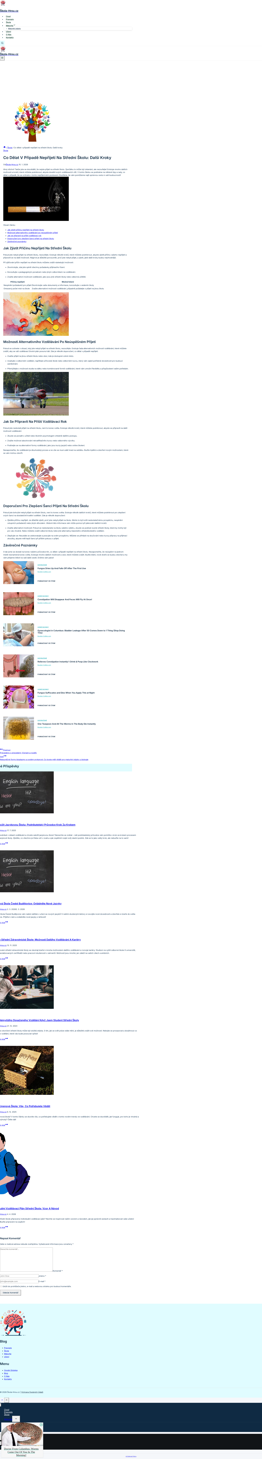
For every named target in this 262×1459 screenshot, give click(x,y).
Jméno (42, 1276)
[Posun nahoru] (2, 1400)
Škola (8, 22)
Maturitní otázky (14, 29)
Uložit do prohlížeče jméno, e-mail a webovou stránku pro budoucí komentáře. (37, 1286)
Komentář (58, 1271)
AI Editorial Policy (131, 1456)
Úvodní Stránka (11, 1370)
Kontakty (10, 37)
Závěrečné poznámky (16, 241)
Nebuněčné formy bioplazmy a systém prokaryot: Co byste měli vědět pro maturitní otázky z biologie (44, 758)
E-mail (42, 1281)
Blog (6, 1373)
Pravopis (10, 19)
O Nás (8, 34)
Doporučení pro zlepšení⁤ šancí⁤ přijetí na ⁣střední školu (30, 239)
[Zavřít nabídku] (0, 1405)
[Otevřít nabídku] (2, 58)
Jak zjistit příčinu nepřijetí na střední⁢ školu (25, 230)
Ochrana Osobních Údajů (32, 1392)
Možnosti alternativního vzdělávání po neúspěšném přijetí (32, 233)
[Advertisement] (131, 75)
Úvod (8, 16)
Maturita (7, 1354)
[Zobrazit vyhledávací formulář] (2, 43)
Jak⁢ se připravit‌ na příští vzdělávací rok (24, 236)
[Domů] (4, 148)
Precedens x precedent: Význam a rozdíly (18, 751)
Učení (8, 31)
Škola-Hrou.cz (12, 164)
